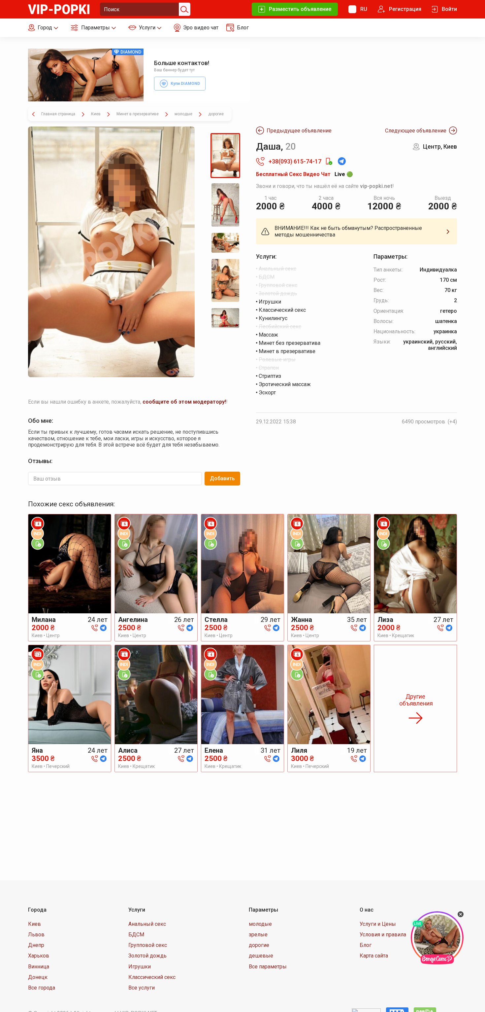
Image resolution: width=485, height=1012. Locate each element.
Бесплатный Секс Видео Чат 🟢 (304, 174)
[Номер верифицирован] (329, 161)
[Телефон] (94, 627)
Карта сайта (374, 956)
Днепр (36, 945)
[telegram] (103, 627)
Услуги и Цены (378, 924)
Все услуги (141, 988)
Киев (34, 924)
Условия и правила (383, 934)
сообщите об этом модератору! (184, 402)
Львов (36, 934)
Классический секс (152, 977)
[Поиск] (183, 9)
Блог (366, 945)
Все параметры (268, 966)
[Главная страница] (58, 9)
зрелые (258, 934)
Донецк (38, 977)
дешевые (261, 956)
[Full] (111, 251)
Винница (38, 966)
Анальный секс (147, 924)
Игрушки (139, 966)
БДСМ (136, 934)
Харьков (38, 956)
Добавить (222, 478)
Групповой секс (147, 945)
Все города (41, 988)
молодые (260, 924)
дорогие (259, 945)
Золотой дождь (147, 956)
